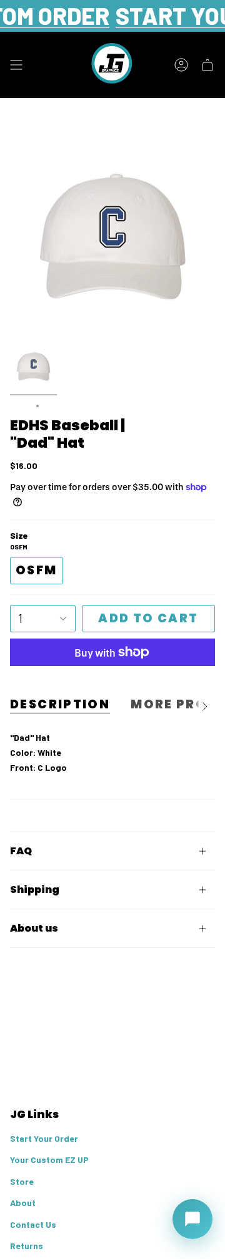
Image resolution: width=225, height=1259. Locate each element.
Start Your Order (44, 1138)
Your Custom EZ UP (49, 1159)
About (23, 1202)
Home (20, 406)
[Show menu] (16, 65)
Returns (26, 1245)
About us (34, 928)
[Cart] (207, 65)
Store (22, 1181)
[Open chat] (192, 1219)
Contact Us (33, 1224)
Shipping (34, 889)
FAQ (21, 851)
